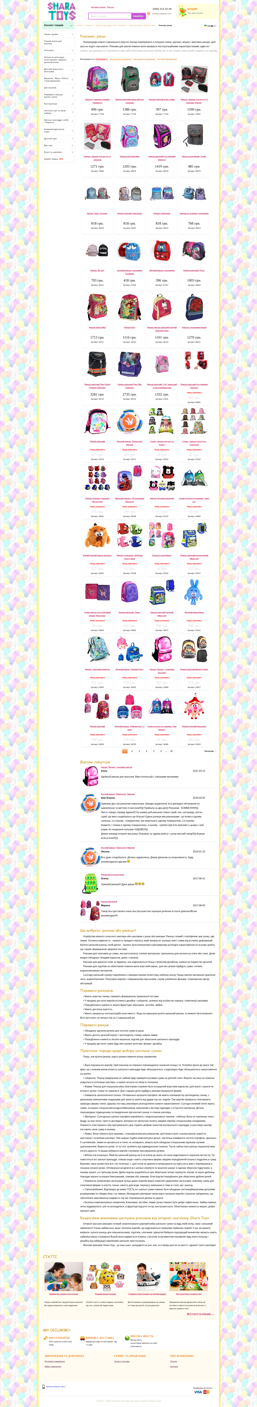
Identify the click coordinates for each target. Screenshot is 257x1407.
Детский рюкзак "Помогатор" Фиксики (118, 794)
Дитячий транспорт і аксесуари (54, 70)
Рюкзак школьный (109, 902)
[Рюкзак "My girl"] (97, 250)
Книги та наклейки (53, 152)
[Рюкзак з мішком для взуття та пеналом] (97, 136)
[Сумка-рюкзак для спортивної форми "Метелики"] (97, 592)
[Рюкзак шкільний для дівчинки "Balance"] (162, 136)
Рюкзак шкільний (97, 441)
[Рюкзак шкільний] (97, 421)
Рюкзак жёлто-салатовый (112, 875)
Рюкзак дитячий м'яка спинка (162, 100)
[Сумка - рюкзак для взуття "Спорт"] (162, 421)
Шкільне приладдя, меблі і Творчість (56, 121)
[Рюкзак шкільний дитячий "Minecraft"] (162, 592)
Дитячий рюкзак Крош (194, 612)
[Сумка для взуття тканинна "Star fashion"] (162, 706)
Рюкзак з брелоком (161, 214)
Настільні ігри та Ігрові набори (55, 111)
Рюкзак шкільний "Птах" (194, 270)
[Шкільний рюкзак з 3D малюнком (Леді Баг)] (129, 478)
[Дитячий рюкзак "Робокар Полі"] (129, 649)
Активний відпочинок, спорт (54, 130)
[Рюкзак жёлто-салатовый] (90, 893)
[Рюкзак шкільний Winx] (129, 136)
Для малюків (50, 87)
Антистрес (49, 50)
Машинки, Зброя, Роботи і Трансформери (56, 79)
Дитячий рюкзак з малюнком (162, 270)
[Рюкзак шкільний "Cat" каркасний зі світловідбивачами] (162, 364)
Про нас (110, 7)
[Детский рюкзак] (90, 812)
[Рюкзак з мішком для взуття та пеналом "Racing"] (194, 79)
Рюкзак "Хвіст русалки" (97, 214)
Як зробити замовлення (55, 1361)
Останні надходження (167, 59)
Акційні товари (53, 159)
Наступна (209, 751)
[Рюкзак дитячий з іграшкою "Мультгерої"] (97, 478)
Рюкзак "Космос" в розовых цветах (116, 767)
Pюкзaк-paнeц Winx (97, 327)
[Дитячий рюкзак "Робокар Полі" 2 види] (129, 706)
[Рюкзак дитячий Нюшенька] (194, 706)
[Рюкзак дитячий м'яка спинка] (162, 79)
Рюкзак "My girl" (97, 270)
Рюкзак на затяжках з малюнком (194, 214)
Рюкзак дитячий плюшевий (162, 498)
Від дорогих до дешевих (144, 59)
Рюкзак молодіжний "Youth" (194, 157)
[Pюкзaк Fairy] (129, 307)
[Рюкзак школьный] (90, 920)
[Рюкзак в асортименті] (162, 535)
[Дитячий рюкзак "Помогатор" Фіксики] (129, 421)
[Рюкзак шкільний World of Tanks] (194, 649)
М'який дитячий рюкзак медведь (97, 555)
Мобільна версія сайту (55, 1387)
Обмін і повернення (53, 1366)
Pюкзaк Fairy (129, 327)
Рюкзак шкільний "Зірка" (130, 612)
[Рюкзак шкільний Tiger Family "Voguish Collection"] (97, 364)
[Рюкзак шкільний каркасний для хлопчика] (129, 79)
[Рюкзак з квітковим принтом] (97, 649)
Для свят (48, 145)
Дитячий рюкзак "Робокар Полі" (130, 669)
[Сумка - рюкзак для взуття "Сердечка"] (194, 421)
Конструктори (50, 104)
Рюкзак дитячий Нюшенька (194, 726)
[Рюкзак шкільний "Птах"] (194, 250)
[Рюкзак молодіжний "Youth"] (194, 134)
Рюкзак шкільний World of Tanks (194, 669)
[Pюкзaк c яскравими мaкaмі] (194, 307)
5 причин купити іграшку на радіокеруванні (147, 1294)
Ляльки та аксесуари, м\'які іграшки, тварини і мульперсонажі (55, 59)
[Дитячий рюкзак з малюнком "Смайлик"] (129, 250)
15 (171, 751)
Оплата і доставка (122, 1361)
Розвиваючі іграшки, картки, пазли (53, 95)
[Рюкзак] (90, 785)
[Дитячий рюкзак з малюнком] (162, 250)
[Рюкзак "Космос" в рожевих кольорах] (162, 649)
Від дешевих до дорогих (120, 59)
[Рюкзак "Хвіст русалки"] (97, 193)
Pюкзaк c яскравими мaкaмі (194, 327)
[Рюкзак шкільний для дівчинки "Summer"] (194, 360)
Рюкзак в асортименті (161, 555)
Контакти (174, 1366)
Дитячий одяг (50, 138)
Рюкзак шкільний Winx (130, 157)
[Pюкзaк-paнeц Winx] (97, 307)
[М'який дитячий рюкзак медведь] (97, 535)
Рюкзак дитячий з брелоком (129, 214)
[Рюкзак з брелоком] (162, 193)
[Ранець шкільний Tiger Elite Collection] (129, 364)
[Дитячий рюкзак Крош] (194, 592)
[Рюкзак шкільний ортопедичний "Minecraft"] (194, 535)
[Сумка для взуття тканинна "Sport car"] (194, 478)
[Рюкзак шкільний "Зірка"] (129, 592)
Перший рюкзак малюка (105, 1294)
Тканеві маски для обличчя (53, 42)
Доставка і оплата (98, 7)
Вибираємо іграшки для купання (64, 1294)
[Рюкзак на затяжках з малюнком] (194, 193)
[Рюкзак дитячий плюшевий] (162, 478)
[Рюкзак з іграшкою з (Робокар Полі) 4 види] (129, 535)
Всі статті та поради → (200, 1314)
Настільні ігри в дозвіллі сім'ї (189, 1294)
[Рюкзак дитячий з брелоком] (129, 193)
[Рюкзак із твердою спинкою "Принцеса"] (97, 79)
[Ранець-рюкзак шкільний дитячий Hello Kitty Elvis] (162, 307)
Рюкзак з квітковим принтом (97, 669)
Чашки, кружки (51, 34)
